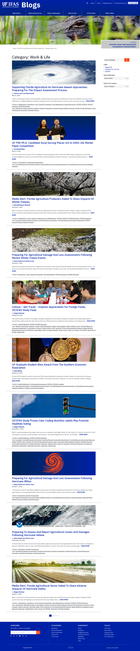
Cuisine (37, 326)
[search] (126, 60)
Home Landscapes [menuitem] (54, 13)
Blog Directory (107, 3)
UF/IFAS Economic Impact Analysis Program (25, 499)
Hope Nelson (18, 371)
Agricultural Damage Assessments (26, 551)
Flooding (14, 607)
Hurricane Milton (87, 497)
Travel (69, 330)
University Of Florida (70, 444)
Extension (86, 605)
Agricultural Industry (29, 605)
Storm (36, 609)
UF (80, 330)
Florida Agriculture (86, 108)
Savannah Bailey (19, 149)
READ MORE (90, 101)
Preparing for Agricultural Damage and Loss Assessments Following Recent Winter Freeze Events (52, 256)
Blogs (30, 4)
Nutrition (30, 330)
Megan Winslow (19, 313)
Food (78, 326)
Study (60, 330)
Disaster (47, 605)
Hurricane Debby (35, 607)
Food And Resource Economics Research (82, 440)
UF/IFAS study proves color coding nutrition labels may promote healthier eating (50, 422)
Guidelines (81, 636)
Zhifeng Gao (20, 332)
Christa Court (18, 93)
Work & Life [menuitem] (72, 13)
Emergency (79, 605)
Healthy (19, 442)
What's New (81, 638)
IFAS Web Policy (109, 634)
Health (14, 442)
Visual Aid (30, 446)
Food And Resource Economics (47, 220)
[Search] (87, 3)
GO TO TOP (70, 647)
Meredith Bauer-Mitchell (22, 205)
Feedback (81, 630)
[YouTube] (19, 635)
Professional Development (34, 162)
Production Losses (87, 607)
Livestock (67, 603)
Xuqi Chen (37, 446)
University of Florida (111, 647)
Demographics (61, 326)
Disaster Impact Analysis (31, 108)
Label (55, 442)
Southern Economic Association (34, 388)
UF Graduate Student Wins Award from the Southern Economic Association (49, 366)
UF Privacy (107, 628)
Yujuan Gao (44, 446)
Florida (77, 108)
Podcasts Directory (83, 634)
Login (79, 641)
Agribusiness (22, 104)
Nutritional (23, 444)
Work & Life (54, 634)
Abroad (18, 326)
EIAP (74, 605)
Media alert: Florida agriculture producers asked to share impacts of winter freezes (53, 200)
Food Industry (31, 328)
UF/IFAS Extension (24, 106)
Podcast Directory (120, 3)
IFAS (53, 328)
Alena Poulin (30, 93)
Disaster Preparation (45, 104)
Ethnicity (73, 326)
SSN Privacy (107, 630)
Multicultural (16, 330)
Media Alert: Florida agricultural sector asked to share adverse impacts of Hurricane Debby (49, 587)
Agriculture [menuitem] (16, 13)
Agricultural (19, 605)
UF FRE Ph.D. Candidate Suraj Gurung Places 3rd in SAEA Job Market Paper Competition (52, 144)
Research (44, 444)
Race (44, 330)
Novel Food (23, 330)
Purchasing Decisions (34, 444)
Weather (67, 609)
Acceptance (24, 326)
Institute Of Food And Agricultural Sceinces (39, 442)
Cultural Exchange (45, 326)
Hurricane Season (33, 110)
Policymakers (38, 330)
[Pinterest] (16, 635)
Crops (36, 104)
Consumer (19, 440)
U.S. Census (75, 330)
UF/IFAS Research (41, 324)
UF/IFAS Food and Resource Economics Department (30, 48)
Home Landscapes (56, 632)
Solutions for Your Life (112, 69)
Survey (65, 330)
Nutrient (77, 442)
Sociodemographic (52, 330)
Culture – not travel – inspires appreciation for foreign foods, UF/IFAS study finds (49, 308)
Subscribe (134, 3)
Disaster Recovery (71, 551)
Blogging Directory (83, 632)
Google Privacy (108, 632)
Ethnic (68, 326)
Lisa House (60, 442)
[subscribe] (38, 632)
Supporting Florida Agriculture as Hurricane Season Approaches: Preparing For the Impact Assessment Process (50, 88)
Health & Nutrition (23, 324)
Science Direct (52, 444)
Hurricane (26, 607)
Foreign (38, 328)
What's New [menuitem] (110, 13)
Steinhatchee (29, 609)
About (92, 3)
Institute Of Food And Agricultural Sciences (69, 328)
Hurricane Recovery (39, 553)
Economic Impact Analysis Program (64, 108)
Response (21, 609)
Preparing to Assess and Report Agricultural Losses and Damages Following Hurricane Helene (50, 533)
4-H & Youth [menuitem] (91, 13)
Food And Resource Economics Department (53, 164)
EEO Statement (109, 636)
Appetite (31, 326)
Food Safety (22, 162)
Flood (92, 605)
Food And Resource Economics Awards (28, 164)
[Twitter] (13, 635)
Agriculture (30, 104)
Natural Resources (70, 104)
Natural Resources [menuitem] (35, 13)
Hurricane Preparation (26, 553)
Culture (54, 326)
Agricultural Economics (23, 386)
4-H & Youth (54, 636)
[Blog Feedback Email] (23, 635)
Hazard (20, 607)
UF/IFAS (78, 104)
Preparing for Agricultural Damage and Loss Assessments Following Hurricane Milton (52, 479)
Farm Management (58, 104)
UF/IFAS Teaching (58, 384)
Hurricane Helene (76, 497)
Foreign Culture (46, 328)
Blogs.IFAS (108, 67)
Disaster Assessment (44, 551)
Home (99, 3)
